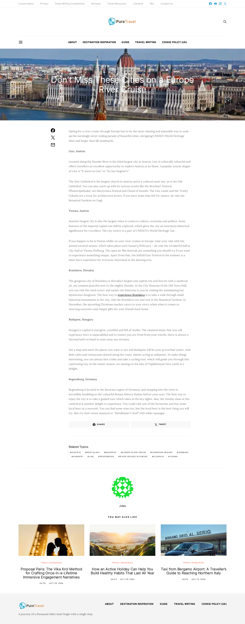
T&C (152, 3)
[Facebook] (210, 3)
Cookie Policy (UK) (174, 42)
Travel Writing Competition (70, 3)
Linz (91, 457)
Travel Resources (117, 3)
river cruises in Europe (134, 457)
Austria (76, 452)
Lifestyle (138, 3)
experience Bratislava (131, 295)
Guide (125, 42)
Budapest (111, 452)
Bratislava (93, 452)
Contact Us (167, 3)
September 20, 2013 (118, 100)
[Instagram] (220, 3)
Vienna (174, 457)
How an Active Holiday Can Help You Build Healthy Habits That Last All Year (122, 571)
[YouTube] (215, 3)
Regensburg (107, 457)
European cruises (162, 452)
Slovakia (158, 457)
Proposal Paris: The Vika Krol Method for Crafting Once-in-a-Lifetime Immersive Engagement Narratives (51, 573)
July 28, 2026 (127, 579)
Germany (183, 452)
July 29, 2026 (56, 583)
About (72, 42)
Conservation (26, 3)
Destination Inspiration (99, 42)
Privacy (44, 3)
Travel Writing (145, 42)
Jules (135, 100)
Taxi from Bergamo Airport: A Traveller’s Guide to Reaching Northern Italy (193, 571)
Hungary (78, 457)
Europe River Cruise (134, 452)
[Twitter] (225, 3)
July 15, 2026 (198, 579)
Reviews (96, 3)
